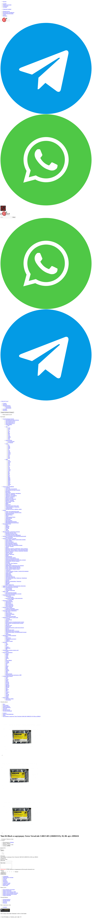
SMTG (9, 484)
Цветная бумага (9, 520)
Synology (7, 691)
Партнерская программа (8, 13)
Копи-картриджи (9, 603)
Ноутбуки (5, 642)
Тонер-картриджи (9, 606)
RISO (7, 668)
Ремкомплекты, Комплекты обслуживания (15, 565)
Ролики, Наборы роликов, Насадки (13, 567)
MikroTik (7, 686)
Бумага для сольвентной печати (12, 511)
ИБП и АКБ (5, 591)
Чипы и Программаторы (8, 714)
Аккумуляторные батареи (8, 418)
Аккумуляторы (9, 588)
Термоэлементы (9, 575)
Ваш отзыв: (3, 862)
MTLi (9, 482)
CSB (6, 426)
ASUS (7, 644)
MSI (6, 649)
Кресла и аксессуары (10, 501)
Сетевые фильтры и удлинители (12, 506)
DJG (9, 445)
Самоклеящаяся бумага (10, 517)
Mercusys (7, 685)
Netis (7, 688)
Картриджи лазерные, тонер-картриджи (14, 598)
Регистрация (8, 406)
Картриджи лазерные (7, 600)
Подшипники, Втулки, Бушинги (12, 561)
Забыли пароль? (6, 706)
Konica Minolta (9, 660)
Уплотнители (8, 579)
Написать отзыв (10, 839)
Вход (4, 704)
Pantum (7, 666)
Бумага (4, 510)
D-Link (7, 679)
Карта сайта (5, 885)
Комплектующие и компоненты (10, 610)
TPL (9, 434)
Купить (2, 850)
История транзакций (7, 710)
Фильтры (7, 580)
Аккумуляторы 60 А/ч (10, 422)
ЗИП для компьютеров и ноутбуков (10, 587)
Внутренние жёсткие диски (11, 534)
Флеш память (6, 697)
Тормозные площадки (10, 576)
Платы (7, 633)
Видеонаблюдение (7, 523)
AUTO (9, 461)
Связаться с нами (6, 883)
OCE (7, 663)
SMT (9, 483)
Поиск (14, 217)
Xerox (7, 672)
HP (8, 471)
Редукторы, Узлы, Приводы (11, 563)
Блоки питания (9, 589)
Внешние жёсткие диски (11, 532)
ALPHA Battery (9, 424)
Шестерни (8, 582)
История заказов (6, 709)
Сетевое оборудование (8, 676)
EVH (9, 427)
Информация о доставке (8, 877)
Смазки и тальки (9, 641)
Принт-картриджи (9, 605)
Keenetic (7, 684)
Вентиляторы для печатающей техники (14, 545)
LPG (9, 455)
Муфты (7, 555)
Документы (5, 881)
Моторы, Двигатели (10, 554)
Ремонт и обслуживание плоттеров (10, 892)
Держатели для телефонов (11, 495)
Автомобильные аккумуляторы (12, 420)
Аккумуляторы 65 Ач (10, 423)
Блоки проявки (9, 540)
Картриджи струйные (7, 607)
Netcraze (7, 687)
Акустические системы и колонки (13, 489)
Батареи (7, 620)
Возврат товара (6, 884)
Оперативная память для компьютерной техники (16, 632)
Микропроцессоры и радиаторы (12, 631)
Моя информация (6, 707)
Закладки (5, 708)
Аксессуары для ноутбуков (11, 488)
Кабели (7, 547)
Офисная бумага (9, 514)
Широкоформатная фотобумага (12, 522)
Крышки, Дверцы (9, 552)
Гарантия (5, 878)
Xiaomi (7, 696)
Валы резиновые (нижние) (11, 543)
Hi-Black (12, 842)
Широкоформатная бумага (11, 521)
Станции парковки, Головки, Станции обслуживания (17, 571)
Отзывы (4, 3)
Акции (4, 14)
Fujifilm (7, 658)
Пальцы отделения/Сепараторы (12, 558)
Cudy (7, 678)
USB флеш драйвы (10, 698)
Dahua (7, 524)
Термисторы (8, 573)
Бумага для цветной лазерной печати (13, 512)
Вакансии (5, 880)
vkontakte (5, 907)
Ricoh (7, 667)
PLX (9, 458)
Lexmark (7, 662)
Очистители (8, 637)
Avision (7, 653)
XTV (9, 439)
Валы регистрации (10, 541)
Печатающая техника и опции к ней (10, 650)
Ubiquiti (7, 695)
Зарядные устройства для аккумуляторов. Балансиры (14, 585)
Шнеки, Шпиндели (10, 584)
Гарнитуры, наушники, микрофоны (13, 493)
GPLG (9, 469)
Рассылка (5, 902)
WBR (7, 459)
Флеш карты (8, 699)
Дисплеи (7, 624)
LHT (9, 451)
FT (8, 449)
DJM (9, 447)
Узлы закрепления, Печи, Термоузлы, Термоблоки (16, 578)
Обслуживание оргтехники (9, 889)
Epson (7, 656)
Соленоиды (8, 570)
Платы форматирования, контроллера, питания (16, 559)
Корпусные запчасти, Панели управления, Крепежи (17, 550)
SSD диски (8, 611)
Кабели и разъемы (9, 497)
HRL (9, 433)
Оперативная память (10, 614)
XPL (9, 438)
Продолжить (3, 872)
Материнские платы (10, 629)
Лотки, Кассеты (9, 553)
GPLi (9, 470)
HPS (9, 473)
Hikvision (7, 526)
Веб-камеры (8, 492)
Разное (7, 515)
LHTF (9, 452)
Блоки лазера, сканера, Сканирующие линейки (16, 539)
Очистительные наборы (11, 557)
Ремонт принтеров (7, 895)
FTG (9, 450)
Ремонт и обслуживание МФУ (9, 891)
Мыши (7, 503)
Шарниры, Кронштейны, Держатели (13, 581)
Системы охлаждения (10, 590)
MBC (9, 477)
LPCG (9, 453)
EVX (9, 429)
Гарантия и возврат (7, 9)
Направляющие (9, 556)
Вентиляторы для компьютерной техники (14, 623)
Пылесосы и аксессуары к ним (12, 505)
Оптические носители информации (13, 535)
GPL (9, 431)
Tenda (7, 529)
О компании (5, 5)
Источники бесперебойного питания (13, 593)
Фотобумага (8, 519)
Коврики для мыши (10, 500)
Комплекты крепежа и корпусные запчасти (15, 627)
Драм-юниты (8, 596)
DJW (9, 448)
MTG (9, 480)
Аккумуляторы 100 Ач (10, 421)
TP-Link (7, 530)
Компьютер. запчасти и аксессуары (10, 617)
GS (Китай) (10, 442)
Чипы (4, 715)
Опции (7, 651)
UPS (9, 435)
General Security (9, 440)
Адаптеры (8, 487)
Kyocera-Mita (11, 597)
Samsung (7, 670)
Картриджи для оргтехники (9, 594)
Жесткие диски (9, 625)
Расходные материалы (7, 652)
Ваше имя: (3, 860)
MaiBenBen (8, 647)
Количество (3, 847)
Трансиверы (8, 634)
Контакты (5, 15)
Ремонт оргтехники (7, 4)
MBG (9, 478)
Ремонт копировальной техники (10, 894)
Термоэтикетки (9, 518)
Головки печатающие (10, 608)
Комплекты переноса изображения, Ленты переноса (17, 548)
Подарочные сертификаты (8, 12)
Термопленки (8, 574)
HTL (9, 475)
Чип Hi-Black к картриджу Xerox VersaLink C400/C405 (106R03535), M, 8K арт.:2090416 (21, 716)
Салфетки (8, 640)
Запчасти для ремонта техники (9, 538)
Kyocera (7, 661)
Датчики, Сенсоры (10, 546)
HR (8, 432)
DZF (9, 462)
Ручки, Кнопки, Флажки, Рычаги (13, 568)
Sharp (7, 671)
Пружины (8, 562)
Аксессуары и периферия (8, 486)
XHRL (9, 436)
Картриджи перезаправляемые (12, 609)
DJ (8, 444)
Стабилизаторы (9, 508)
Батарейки (8, 491)
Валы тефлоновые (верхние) (12, 544)
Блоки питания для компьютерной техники (15, 622)
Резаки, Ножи (8, 564)
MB (9, 476)
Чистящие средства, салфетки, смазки (14, 509)
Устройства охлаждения (11, 616)
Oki (6, 664)
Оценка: (2, 870)
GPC (9, 467)
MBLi (9, 479)
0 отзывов (4, 839)
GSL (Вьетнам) (11, 441)
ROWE (7, 669)
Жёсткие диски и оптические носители (11, 531)
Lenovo (7, 646)
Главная (4, 713)
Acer (6, 643)
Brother (7, 654)
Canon (7, 655)
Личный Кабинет (6, 899)
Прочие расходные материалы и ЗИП (13, 675)
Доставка (5, 7)
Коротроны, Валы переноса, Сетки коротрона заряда (17, 549)
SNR (7, 690)
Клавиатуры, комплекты (11, 499)
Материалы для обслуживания (9, 635)
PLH (9, 457)
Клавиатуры (8, 626)
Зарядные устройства (10, 496)
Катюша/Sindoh (9, 673)
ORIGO (7, 689)
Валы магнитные (9, 537)
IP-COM (7, 528)
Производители (6, 11)
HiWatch (7, 527)
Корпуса (7, 628)
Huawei (7, 681)
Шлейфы (7, 583)
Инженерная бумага (10, 513)
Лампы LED (8, 502)
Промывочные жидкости (11, 638)
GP (8, 430)
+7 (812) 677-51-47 (4, 401)
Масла (7, 636)
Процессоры (8, 615)
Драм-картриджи (9, 601)
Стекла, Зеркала (9, 572)
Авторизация (8, 407)
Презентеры (8, 504)
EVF (9, 464)
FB (8, 425)
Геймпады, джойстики (10, 494)
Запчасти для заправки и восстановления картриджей (14, 536)
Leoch (7, 443)
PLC (9, 456)
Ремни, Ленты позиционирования (13, 566)
